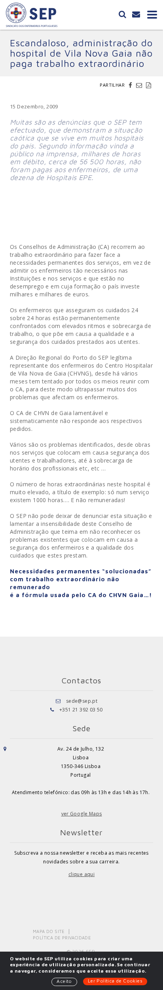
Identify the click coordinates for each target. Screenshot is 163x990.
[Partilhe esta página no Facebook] (131, 85)
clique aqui (81, 874)
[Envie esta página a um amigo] (140, 85)
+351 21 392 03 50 (81, 709)
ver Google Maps (81, 813)
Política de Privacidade (62, 937)
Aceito (64, 981)
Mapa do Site (49, 931)
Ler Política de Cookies (115, 981)
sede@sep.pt (81, 701)
